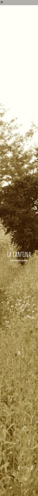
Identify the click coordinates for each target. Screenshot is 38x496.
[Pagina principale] (19, 1)
